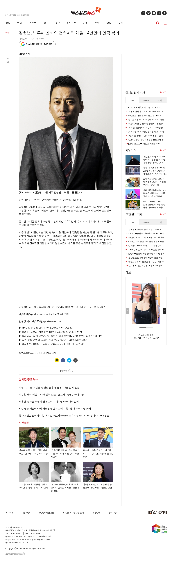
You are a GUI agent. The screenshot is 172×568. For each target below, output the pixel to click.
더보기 (163, 92)
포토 (97, 22)
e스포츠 (71, 22)
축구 (57, 22)
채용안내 (96, 512)
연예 (19, 22)
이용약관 (26, 512)
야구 (45, 22)
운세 (120, 22)
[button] (164, 311)
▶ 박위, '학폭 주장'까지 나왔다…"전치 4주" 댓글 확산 (47, 327)
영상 (108, 22)
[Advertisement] (146, 388)
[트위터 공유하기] (69, 360)
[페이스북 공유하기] (62, 360)
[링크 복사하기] (75, 360)
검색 (158, 23)
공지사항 (113, 512)
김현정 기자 (24, 53)
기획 (85, 22)
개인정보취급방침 (46, 512)
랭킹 (7, 22)
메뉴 (165, 23)
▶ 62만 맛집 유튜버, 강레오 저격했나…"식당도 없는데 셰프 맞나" (53, 339)
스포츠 (33, 22)
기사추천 (66, 370)
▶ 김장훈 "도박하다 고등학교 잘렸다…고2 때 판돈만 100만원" (51, 343)
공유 (8, 62)
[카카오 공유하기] (56, 360)
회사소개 (9, 512)
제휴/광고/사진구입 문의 (73, 512)
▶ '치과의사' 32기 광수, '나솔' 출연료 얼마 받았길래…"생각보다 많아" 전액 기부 (60, 335)
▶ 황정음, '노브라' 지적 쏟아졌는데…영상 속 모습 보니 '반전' (50, 331)
